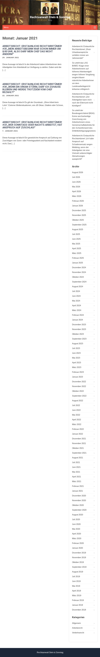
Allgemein (76, 623)
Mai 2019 (76, 586)
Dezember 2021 (79, 439)
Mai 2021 (76, 472)
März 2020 (76, 538)
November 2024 (79, 272)
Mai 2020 (76, 529)
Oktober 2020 (78, 505)
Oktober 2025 (78, 220)
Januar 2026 (77, 206)
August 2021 (77, 458)
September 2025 (79, 225)
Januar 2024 (77, 320)
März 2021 (76, 481)
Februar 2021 (78, 486)
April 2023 (76, 363)
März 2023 (76, 367)
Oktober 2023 (78, 334)
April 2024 (76, 305)
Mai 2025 (76, 244)
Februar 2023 (78, 372)
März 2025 (76, 253)
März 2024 (76, 310)
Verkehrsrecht (78, 633)
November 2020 (79, 500)
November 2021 (79, 443)
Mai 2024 (76, 301)
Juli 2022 (76, 405)
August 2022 (77, 401)
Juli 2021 (76, 462)
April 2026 (76, 191)
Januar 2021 (77, 491)
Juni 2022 (76, 410)
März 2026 (76, 196)
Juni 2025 (76, 239)
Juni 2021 (76, 467)
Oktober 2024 (78, 277)
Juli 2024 (76, 291)
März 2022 (76, 424)
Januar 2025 (77, 263)
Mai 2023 (76, 358)
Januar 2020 (77, 548)
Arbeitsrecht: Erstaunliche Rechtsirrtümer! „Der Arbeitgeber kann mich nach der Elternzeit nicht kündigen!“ (83, 100)
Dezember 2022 (79, 382)
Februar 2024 (78, 315)
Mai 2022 (76, 415)
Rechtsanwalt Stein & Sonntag (50, 17)
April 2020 (76, 534)
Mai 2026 (76, 187)
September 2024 (79, 282)
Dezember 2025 (79, 210)
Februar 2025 (78, 258)
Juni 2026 (76, 182)
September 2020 (79, 510)
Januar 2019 (77, 605)
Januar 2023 (77, 377)
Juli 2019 (76, 576)
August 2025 (77, 229)
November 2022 (79, 386)
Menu (6, 27)
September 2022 (79, 396)
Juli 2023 (76, 348)
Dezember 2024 (79, 267)
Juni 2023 (76, 353)
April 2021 (76, 477)
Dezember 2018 (79, 610)
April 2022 (76, 420)
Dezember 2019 (79, 553)
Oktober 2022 (78, 391)
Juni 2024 (76, 296)
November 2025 (79, 215)
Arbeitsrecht (77, 628)
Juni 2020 (76, 524)
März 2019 (76, 595)
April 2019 (76, 591)
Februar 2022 (78, 429)
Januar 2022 (77, 434)
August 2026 (77, 172)
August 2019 (77, 572)
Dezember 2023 (79, 325)
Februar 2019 (78, 600)
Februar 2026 (78, 201)
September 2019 (79, 567)
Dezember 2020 (79, 496)
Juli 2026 (76, 177)
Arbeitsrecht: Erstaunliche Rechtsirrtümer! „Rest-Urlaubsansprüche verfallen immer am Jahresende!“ (83, 52)
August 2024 (77, 286)
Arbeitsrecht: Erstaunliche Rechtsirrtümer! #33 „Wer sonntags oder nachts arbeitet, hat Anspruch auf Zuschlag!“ (32, 125)
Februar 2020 (78, 543)
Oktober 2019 (78, 562)
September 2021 (79, 453)
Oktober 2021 (78, 448)
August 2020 (77, 515)
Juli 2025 (76, 234)
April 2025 (76, 248)
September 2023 (79, 339)
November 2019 (79, 557)
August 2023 (77, 344)
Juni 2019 (76, 581)
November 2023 (79, 329)
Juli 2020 (76, 519)
